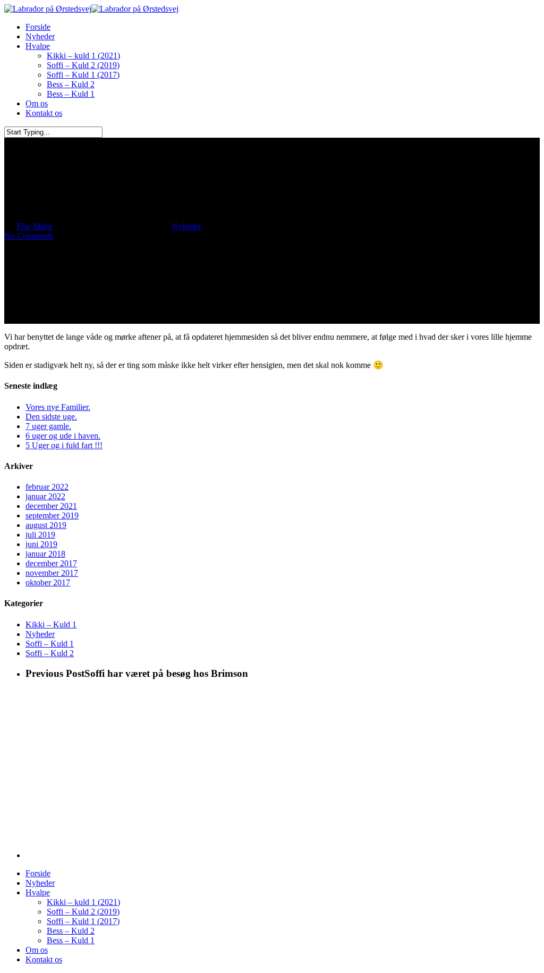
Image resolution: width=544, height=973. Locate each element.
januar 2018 (45, 553)
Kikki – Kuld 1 (51, 624)
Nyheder (186, 226)
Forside (38, 873)
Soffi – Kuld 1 (50, 643)
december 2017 (51, 563)
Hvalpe (38, 892)
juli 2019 (40, 534)
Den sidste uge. (51, 416)
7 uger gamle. (48, 426)
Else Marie (34, 226)
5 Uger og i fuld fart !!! (64, 445)
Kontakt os (44, 959)
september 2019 (52, 515)
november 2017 (52, 572)
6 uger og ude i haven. (63, 435)
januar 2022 (45, 496)
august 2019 (46, 525)
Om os (37, 949)
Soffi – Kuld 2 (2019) (83, 911)
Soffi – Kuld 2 (50, 653)
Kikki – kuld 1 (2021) (83, 902)
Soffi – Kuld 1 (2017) (83, 921)
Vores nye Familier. (58, 407)
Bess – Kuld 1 (71, 940)
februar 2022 (47, 486)
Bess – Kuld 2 (71, 930)
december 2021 (51, 505)
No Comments (28, 235)
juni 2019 (41, 544)
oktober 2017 (48, 582)
